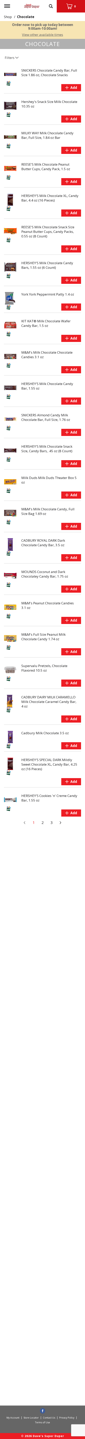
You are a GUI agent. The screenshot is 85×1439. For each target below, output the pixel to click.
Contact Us (49, 1417)
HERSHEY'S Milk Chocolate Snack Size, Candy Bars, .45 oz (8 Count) (46, 448)
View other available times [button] (42, 34)
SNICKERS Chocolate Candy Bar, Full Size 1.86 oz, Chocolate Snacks (49, 72)
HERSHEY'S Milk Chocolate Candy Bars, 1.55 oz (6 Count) (47, 265)
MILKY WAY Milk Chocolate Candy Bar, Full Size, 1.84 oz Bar (47, 135)
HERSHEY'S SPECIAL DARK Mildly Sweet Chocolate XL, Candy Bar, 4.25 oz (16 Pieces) (49, 764)
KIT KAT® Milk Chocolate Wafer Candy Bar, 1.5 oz (46, 323)
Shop (8, 16)
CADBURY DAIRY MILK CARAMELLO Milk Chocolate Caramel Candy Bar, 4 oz (48, 701)
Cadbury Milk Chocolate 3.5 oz (45, 733)
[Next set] (60, 823)
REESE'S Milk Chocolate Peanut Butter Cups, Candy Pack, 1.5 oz (45, 166)
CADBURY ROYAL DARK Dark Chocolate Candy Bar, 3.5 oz (43, 542)
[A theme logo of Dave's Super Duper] (32, 5)
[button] (71, 87)
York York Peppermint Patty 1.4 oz (47, 294)
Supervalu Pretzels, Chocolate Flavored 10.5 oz (44, 668)
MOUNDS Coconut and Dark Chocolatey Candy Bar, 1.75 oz (44, 574)
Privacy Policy (66, 1417)
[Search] (51, 4)
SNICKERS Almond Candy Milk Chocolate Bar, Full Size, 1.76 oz (45, 417)
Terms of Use (42, 1422)
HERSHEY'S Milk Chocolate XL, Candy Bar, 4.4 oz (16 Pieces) (49, 198)
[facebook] (42, 1411)
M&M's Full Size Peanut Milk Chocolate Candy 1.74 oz (43, 636)
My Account (13, 1417)
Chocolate (25, 16)
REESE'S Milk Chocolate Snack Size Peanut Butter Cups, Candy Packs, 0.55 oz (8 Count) (47, 231)
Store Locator (31, 1417)
